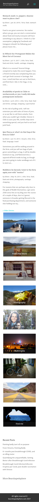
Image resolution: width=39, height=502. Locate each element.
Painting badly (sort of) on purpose (16, 444)
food (27, 23)
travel (16, 141)
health (16, 63)
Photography (19, 302)
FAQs (19, 375)
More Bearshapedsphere (14, 478)
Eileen (7, 23)
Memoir (19, 277)
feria (23, 23)
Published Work (19, 253)
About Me (19, 326)
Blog (19, 229)
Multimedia (19, 350)
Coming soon (19, 399)
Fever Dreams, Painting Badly (14, 448)
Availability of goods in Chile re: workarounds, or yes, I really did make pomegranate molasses (19, 94)
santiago (23, 63)
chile (23, 61)
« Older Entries (8, 210)
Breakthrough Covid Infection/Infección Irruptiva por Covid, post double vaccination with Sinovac (19, 467)
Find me (19, 423)
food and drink (8, 63)
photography (19, 179)
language (10, 141)
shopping (30, 63)
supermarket (30, 104)
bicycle (24, 139)
